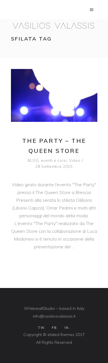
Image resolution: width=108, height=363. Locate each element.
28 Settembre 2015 (54, 166)
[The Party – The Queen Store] (54, 95)
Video (74, 160)
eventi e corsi (54, 160)
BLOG (33, 160)
